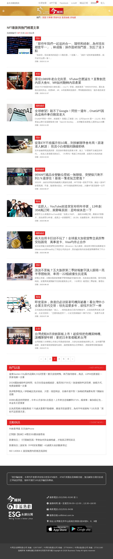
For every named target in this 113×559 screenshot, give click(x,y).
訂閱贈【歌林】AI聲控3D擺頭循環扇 (27, 434)
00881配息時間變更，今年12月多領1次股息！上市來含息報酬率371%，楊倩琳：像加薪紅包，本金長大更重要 (56, 401)
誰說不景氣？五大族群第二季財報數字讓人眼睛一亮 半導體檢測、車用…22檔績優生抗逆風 (70, 272)
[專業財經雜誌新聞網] (56, 11)
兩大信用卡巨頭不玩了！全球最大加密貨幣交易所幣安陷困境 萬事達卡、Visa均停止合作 (70, 240)
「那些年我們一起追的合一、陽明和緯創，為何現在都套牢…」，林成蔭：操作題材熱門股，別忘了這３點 (70, 47)
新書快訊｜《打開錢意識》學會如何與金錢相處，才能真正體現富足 (42, 440)
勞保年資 (57, 17)
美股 (44, 17)
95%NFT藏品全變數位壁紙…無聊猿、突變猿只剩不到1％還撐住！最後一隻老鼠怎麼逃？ (69, 176)
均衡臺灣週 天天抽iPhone (21, 428)
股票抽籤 (65, 17)
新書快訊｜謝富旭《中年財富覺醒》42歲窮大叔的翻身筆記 (38, 445)
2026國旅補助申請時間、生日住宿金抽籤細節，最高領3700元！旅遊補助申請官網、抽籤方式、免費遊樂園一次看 (56, 384)
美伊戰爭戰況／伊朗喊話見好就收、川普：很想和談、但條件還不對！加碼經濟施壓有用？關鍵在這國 (56, 393)
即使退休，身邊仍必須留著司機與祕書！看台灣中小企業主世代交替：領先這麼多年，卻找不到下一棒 (70, 304)
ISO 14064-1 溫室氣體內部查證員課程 (28, 451)
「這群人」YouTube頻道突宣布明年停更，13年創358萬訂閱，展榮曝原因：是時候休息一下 (68, 208)
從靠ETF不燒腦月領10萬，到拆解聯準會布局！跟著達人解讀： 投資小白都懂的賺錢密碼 (69, 144)
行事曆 (50, 17)
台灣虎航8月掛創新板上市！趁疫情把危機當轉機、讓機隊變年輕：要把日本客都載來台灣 (69, 335)
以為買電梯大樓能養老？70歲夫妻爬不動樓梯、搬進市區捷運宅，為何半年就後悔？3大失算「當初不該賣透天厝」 (56, 410)
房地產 (73, 17)
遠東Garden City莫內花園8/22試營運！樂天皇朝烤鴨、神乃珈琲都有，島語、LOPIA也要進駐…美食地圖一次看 (55, 375)
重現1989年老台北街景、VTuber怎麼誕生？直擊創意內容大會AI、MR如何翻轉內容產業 (70, 81)
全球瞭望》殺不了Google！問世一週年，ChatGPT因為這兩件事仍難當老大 (69, 112)
